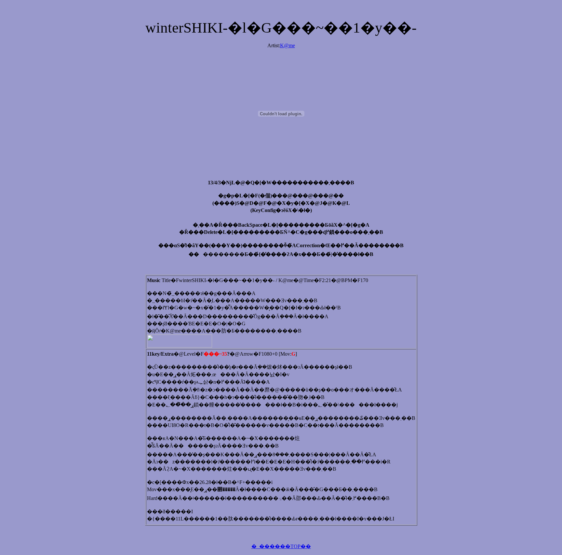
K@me (287, 45)
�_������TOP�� (281, 546)
